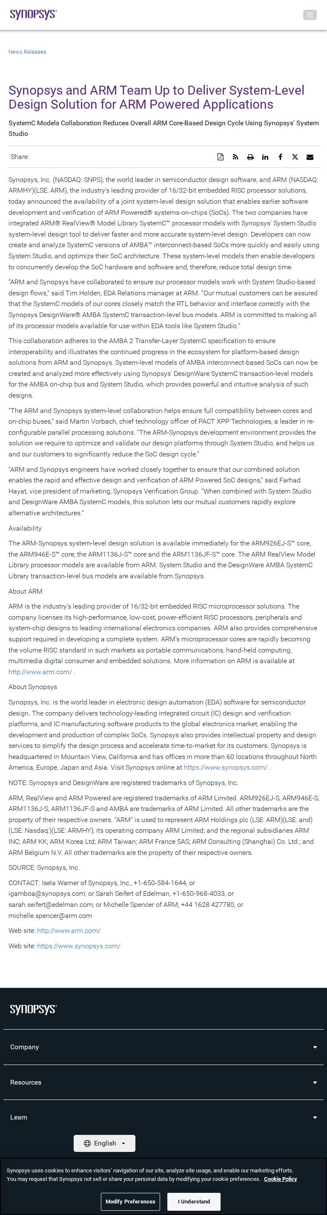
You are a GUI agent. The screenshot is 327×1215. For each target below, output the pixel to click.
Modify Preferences (130, 1201)
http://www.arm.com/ (40, 672)
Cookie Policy (280, 1179)
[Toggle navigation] (310, 15)
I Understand (194, 1201)
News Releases (27, 52)
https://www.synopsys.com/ (225, 767)
